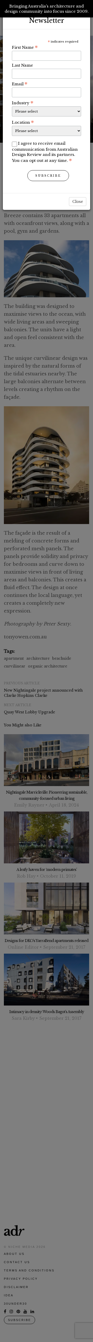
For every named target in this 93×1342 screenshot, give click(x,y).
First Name (25, 47)
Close (77, 201)
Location (23, 122)
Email (19, 84)
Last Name (22, 65)
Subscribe (48, 175)
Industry (22, 103)
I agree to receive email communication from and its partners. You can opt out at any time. (45, 152)
